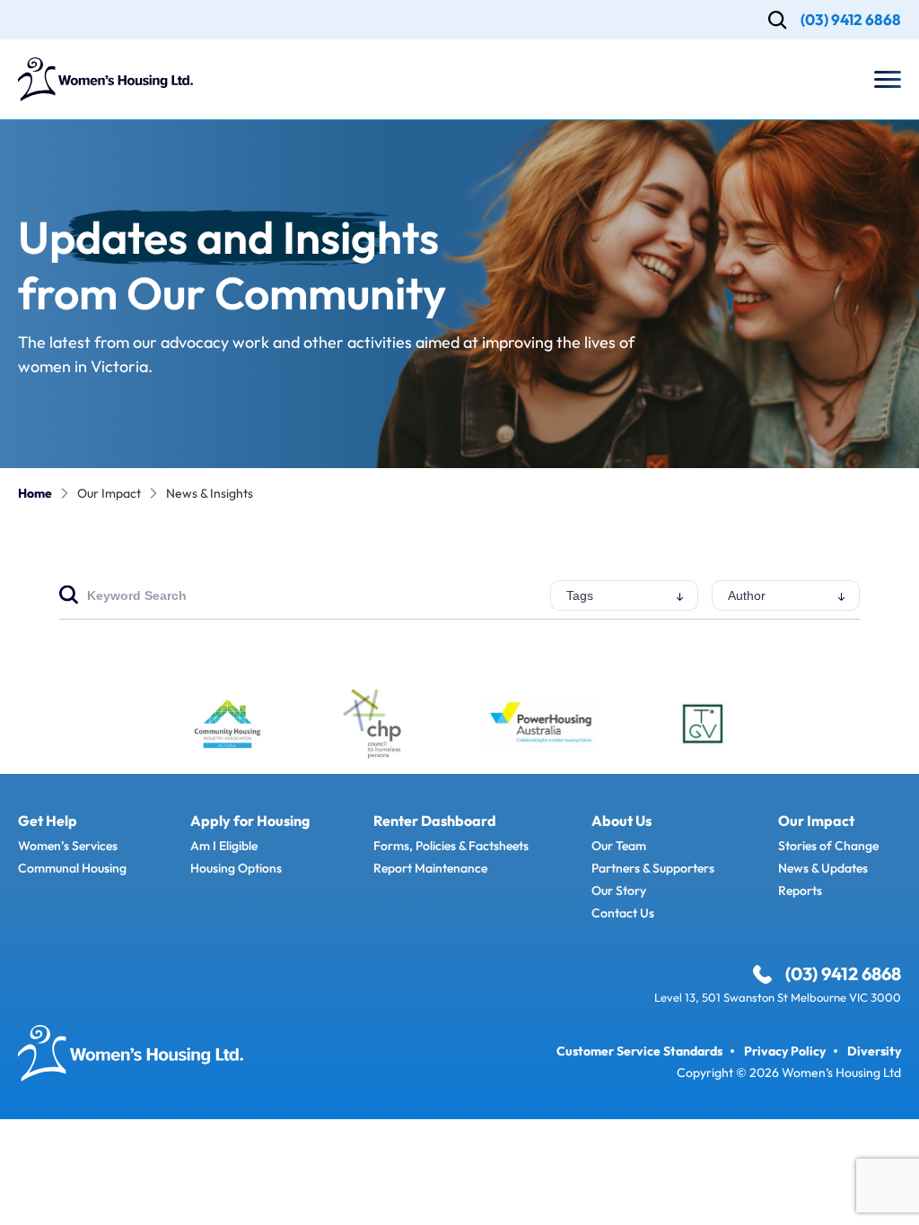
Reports (800, 890)
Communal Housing (72, 868)
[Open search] (777, 20)
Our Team (618, 846)
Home (35, 493)
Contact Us (622, 913)
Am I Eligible (224, 846)
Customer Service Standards (639, 1051)
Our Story (618, 890)
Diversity (874, 1051)
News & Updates (823, 868)
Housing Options (236, 868)
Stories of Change (828, 846)
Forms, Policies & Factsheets (451, 846)
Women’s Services (68, 846)
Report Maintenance (430, 868)
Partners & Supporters (652, 868)
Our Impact (109, 493)
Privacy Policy (785, 1051)
